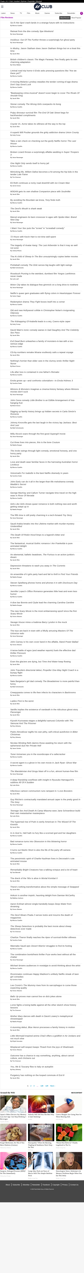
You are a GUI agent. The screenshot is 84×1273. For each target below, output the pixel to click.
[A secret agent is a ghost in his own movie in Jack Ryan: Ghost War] (5, 764)
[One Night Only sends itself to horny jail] (5, 165)
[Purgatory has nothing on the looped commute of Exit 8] (5, 1077)
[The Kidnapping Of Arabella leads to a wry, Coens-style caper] (5, 323)
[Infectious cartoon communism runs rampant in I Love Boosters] (5, 793)
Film (28, 13)
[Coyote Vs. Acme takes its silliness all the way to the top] (5, 126)
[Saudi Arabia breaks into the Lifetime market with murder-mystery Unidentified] (5, 526)
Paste (2, 1)
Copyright (56, 1184)
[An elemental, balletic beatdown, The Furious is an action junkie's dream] (5, 557)
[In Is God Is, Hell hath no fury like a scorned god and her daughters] (5, 835)
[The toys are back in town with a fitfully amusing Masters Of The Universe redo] (5, 634)
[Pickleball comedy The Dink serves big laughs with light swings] (5, 267)
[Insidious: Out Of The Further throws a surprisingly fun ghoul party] (5, 42)
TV (21, 13)
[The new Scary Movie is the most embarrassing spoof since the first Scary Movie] (5, 614)
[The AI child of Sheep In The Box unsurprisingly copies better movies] (5, 258)
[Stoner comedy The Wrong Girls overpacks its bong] (5, 106)
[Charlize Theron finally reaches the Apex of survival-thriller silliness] (5, 939)
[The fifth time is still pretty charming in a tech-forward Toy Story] (5, 517)
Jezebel (17, 1)
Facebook (46, 1184)
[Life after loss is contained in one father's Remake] (5, 374)
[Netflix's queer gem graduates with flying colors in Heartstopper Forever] (5, 295)
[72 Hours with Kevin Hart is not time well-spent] (5, 238)
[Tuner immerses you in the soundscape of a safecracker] (5, 756)
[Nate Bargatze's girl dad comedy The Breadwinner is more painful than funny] (5, 684)
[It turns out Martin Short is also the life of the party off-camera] (5, 852)
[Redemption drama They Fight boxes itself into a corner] (5, 304)
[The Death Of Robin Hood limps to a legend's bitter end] (5, 537)
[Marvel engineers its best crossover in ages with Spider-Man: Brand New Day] (5, 220)
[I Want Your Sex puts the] (5, 230)
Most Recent (64, 18)
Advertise (26, 1184)
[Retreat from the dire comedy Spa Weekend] (5, 33)
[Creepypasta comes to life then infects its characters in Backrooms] (5, 694)
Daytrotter (31, 1)
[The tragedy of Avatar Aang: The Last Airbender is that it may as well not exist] (5, 248)
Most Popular (76, 18)
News (12, 13)
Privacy (65, 1184)
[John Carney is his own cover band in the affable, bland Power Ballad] (5, 644)
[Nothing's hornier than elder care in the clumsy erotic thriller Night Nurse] (5, 364)
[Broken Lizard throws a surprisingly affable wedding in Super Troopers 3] (5, 155)
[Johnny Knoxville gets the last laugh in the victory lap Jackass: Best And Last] (5, 425)
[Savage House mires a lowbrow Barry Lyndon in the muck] (5, 624)
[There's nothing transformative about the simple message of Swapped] (5, 889)
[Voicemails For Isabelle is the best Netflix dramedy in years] (5, 475)
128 (41, 1086)
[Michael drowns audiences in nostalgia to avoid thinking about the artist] (5, 967)
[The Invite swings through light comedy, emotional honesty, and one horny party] (5, 454)
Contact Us (74, 1184)
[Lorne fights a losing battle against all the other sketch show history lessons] (5, 1008)
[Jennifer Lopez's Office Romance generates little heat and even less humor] (5, 594)
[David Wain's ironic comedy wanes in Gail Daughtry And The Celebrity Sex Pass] (5, 333)
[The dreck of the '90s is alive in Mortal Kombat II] (5, 880)
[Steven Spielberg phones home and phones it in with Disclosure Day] (5, 585)
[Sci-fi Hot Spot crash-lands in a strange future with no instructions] (5, 24)
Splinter (24, 1)
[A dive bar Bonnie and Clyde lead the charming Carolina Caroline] (5, 604)
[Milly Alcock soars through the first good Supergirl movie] (5, 436)
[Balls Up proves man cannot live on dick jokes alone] (5, 998)
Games (47, 13)
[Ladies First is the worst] (5, 703)
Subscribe (58, 13)
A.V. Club (9, 1)
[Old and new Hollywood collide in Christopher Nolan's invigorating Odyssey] (5, 313)
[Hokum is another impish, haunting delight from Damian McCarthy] (5, 897)
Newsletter (71, 13)
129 (46, 1086)
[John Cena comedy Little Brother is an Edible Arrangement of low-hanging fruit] (5, 403)
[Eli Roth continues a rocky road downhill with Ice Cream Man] (5, 185)
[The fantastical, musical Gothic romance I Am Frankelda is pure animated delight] (5, 546)
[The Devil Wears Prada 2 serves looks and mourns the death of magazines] (5, 918)
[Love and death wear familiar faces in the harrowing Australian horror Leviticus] (5, 465)
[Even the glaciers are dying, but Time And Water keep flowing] (5, 663)
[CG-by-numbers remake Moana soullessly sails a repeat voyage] (5, 354)
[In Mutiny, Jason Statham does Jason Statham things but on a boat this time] (5, 51)
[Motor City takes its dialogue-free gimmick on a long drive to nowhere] (5, 286)
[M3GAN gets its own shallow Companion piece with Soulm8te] (5, 193)
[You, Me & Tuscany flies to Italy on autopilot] (5, 1068)
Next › (52, 1086)
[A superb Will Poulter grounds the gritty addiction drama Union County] (5, 134)
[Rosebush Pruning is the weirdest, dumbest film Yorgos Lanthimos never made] (5, 276)
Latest (3, 13)
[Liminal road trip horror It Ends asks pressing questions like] (5, 73)
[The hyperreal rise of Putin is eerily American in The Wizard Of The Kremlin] (5, 825)
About (8, 1184)
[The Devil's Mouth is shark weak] (5, 210)
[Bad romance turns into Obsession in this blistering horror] (5, 843)
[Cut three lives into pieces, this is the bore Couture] (5, 444)
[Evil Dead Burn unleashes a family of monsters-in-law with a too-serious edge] (5, 344)
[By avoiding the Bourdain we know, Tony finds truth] (5, 202)
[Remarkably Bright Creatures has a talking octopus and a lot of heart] (5, 871)
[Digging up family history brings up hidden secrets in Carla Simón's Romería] (5, 414)
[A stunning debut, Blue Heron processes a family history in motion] (5, 1029)
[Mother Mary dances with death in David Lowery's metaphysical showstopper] (5, 1019)
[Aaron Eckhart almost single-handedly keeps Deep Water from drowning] (5, 907)
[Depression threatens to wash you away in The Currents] (5, 567)
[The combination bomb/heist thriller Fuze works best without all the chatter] (5, 957)
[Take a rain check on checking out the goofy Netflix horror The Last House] (5, 144)
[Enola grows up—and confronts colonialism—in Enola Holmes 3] (5, 382)
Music (37, 13)
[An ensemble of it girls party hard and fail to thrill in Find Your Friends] (5, 576)
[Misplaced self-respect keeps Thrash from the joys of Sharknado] (5, 1049)
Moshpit (39, 1)
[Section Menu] (2, 6)
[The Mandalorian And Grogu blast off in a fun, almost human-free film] (5, 773)
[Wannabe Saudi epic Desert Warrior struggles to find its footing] (5, 948)
